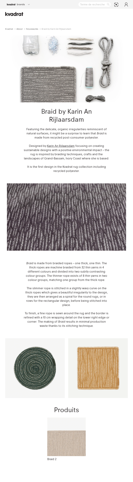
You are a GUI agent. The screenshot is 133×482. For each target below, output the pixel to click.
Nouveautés (32, 29)
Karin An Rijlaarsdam (61, 146)
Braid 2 (51, 459)
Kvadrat (9, 29)
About (19, 29)
